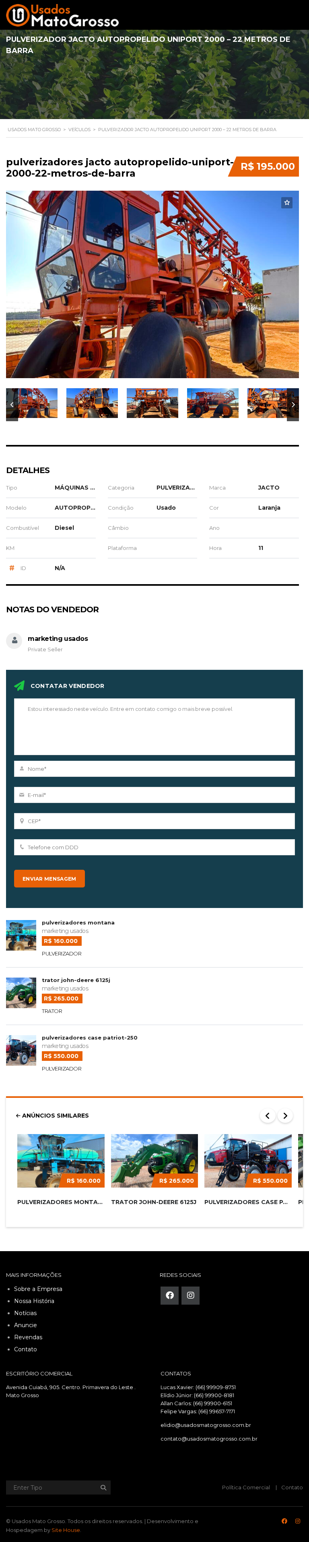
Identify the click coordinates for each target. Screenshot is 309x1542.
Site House (66, 1530)
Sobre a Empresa (38, 1289)
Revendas (28, 1337)
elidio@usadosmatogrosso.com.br (206, 1425)
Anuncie (25, 1325)
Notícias (25, 1313)
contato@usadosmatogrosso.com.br (209, 1438)
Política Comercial (246, 1487)
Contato (25, 1349)
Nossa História (34, 1301)
